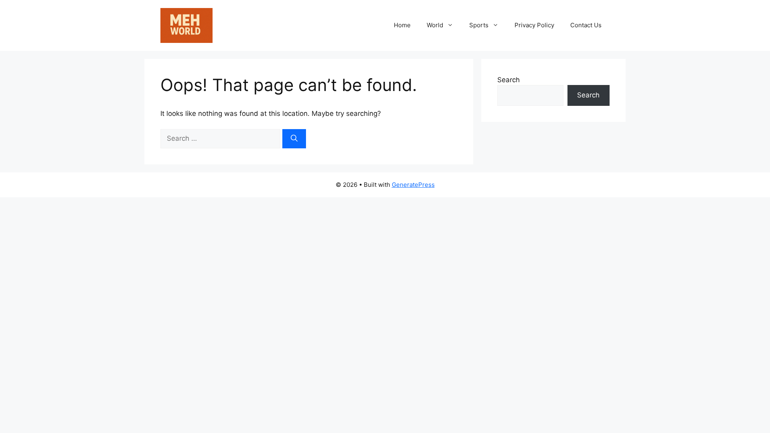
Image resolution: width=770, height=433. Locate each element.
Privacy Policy (534, 25)
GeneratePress (413, 184)
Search (508, 80)
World (435, 25)
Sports (478, 25)
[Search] (294, 138)
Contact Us (586, 25)
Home (402, 25)
